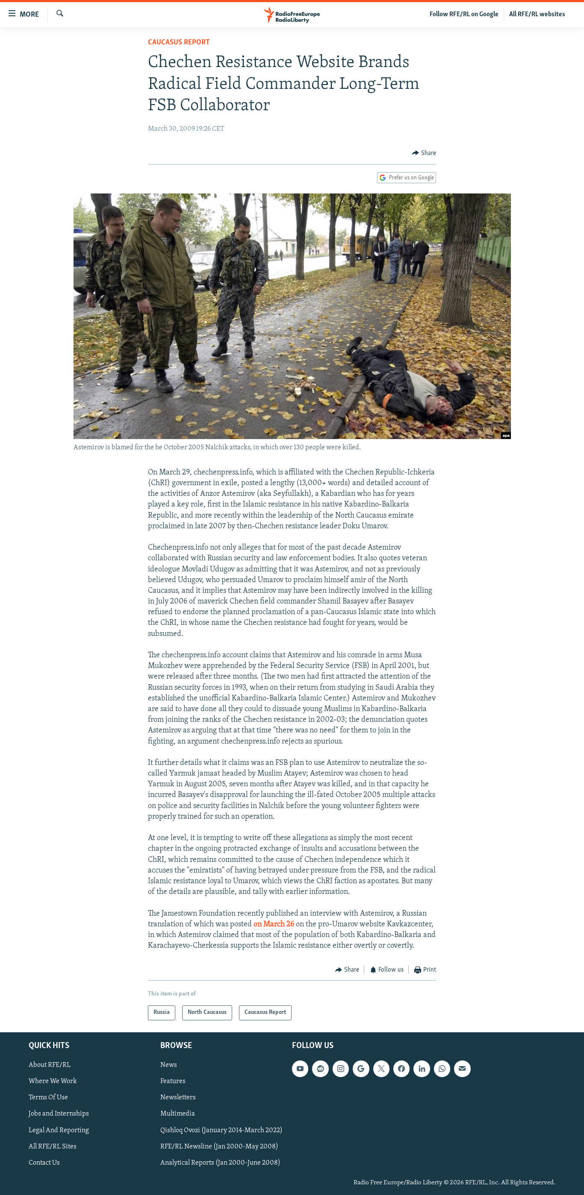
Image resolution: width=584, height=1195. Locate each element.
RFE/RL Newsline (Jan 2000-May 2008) (219, 1146)
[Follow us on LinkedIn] (421, 1068)
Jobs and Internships (59, 1113)
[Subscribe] (462, 1068)
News (168, 1065)
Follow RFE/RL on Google (464, 14)
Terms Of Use (48, 1097)
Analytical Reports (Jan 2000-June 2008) (220, 1162)
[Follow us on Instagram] (341, 1068)
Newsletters (178, 1097)
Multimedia (177, 1113)
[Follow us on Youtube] (300, 1068)
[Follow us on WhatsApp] (442, 1068)
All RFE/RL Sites (53, 1146)
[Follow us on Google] (361, 1068)
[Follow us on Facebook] (401, 1068)
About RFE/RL (50, 1065)
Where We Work (53, 1081)
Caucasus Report (179, 43)
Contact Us (44, 1162)
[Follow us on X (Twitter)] (381, 1068)
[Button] (424, 153)
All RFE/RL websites (537, 14)
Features (173, 1081)
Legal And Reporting (59, 1130)
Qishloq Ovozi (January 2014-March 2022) (221, 1130)
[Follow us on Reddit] (320, 1068)
